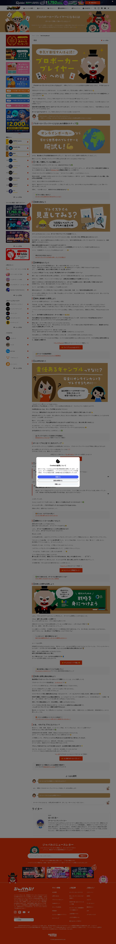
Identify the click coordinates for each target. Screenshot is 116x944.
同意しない (58, 484)
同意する (58, 477)
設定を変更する (58, 480)
